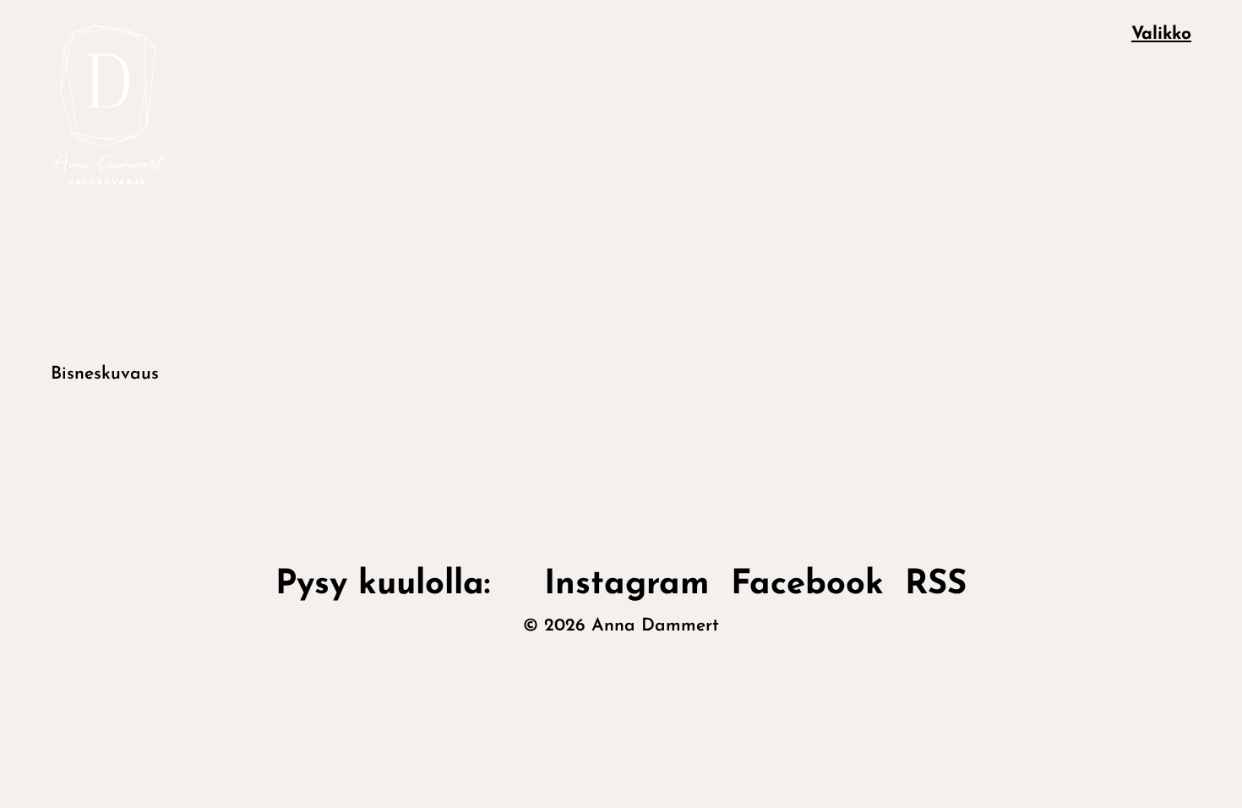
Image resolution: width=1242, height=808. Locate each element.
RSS (936, 585)
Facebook (807, 585)
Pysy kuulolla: (399, 585)
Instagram (627, 585)
